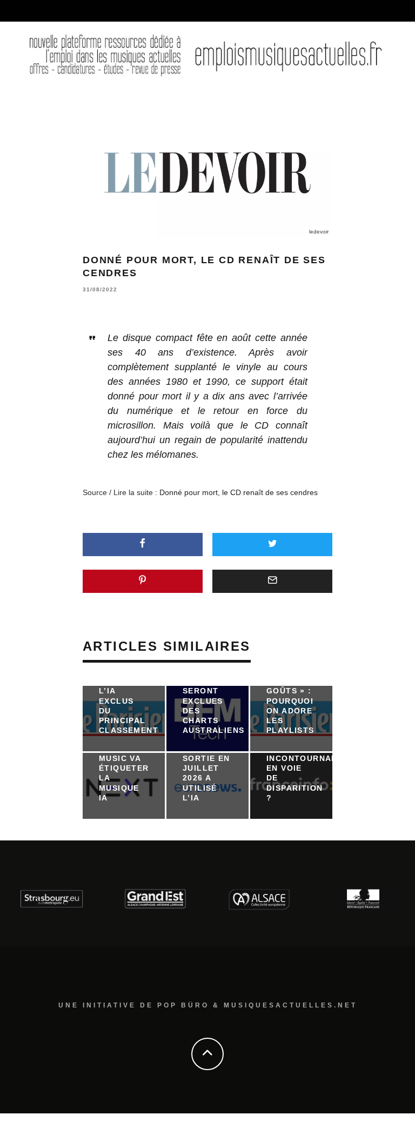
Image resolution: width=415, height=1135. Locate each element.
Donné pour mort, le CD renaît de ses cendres (238, 492)
